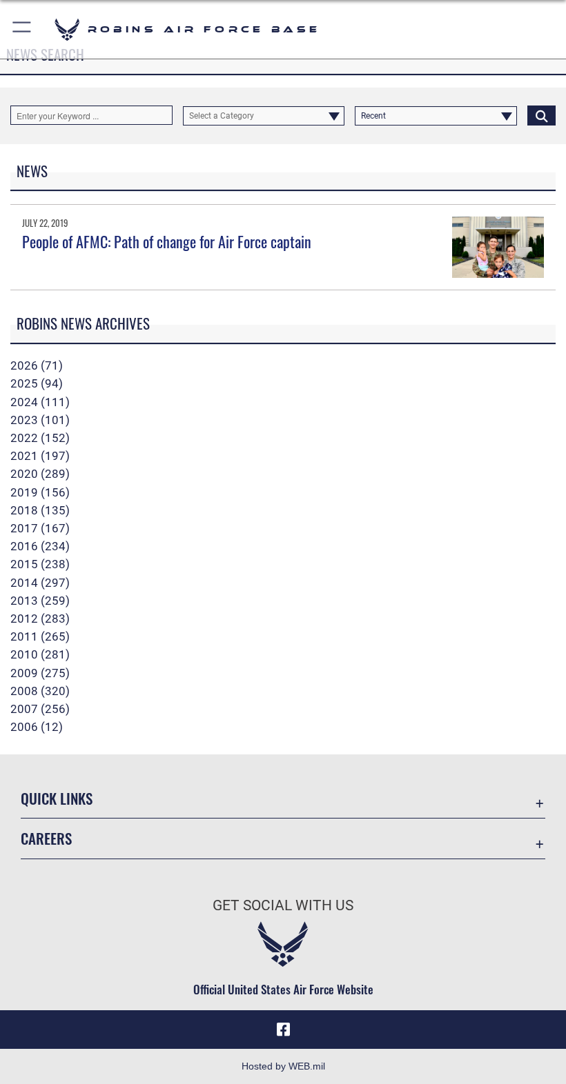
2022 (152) (40, 438)
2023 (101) (40, 420)
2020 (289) (40, 474)
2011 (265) (40, 636)
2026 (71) (36, 365)
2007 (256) (40, 709)
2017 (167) (40, 528)
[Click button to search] (541, 115)
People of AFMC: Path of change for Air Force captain (166, 241)
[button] (22, 29)
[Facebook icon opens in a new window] (283, 1029)
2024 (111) (40, 402)
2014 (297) (40, 583)
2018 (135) (40, 510)
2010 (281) (40, 654)
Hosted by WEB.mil (283, 1066)
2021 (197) (40, 456)
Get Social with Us (283, 905)
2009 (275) (40, 673)
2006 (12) (36, 727)
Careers (46, 838)
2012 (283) (40, 618)
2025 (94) (36, 383)
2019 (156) (40, 492)
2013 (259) (40, 601)
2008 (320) (40, 691)
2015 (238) (40, 564)
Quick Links (56, 798)
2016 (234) (40, 546)
